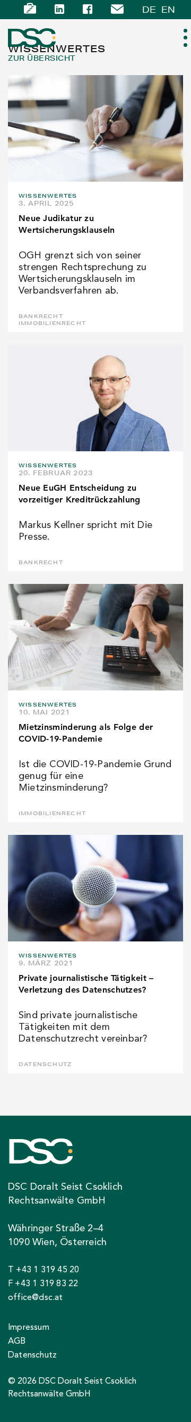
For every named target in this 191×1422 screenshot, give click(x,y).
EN (168, 9)
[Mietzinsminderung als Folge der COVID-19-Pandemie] (95, 637)
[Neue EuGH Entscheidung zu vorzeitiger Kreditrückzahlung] (95, 398)
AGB (17, 1341)
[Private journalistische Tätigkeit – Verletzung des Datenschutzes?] (95, 888)
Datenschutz (45, 1064)
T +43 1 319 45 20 (43, 1270)
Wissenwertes (48, 195)
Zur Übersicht (41, 58)
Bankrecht (41, 316)
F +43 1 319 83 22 (43, 1284)
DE (149, 9)
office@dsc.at (35, 1298)
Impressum (28, 1327)
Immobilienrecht (52, 323)
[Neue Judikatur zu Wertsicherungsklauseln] (95, 128)
